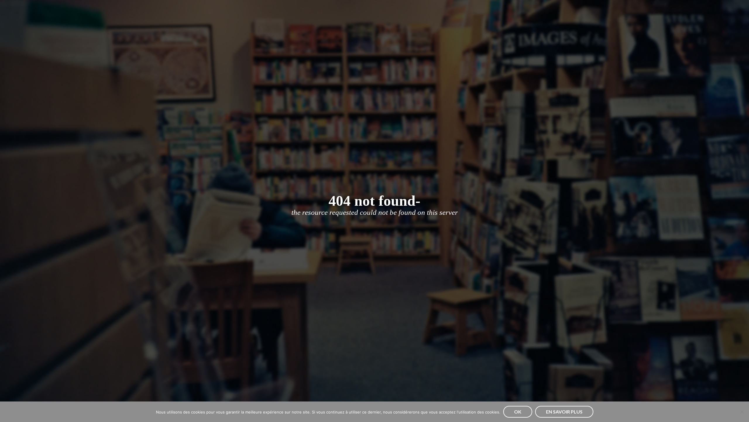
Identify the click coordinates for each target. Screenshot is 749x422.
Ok (517, 411)
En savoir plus (564, 411)
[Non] (742, 412)
